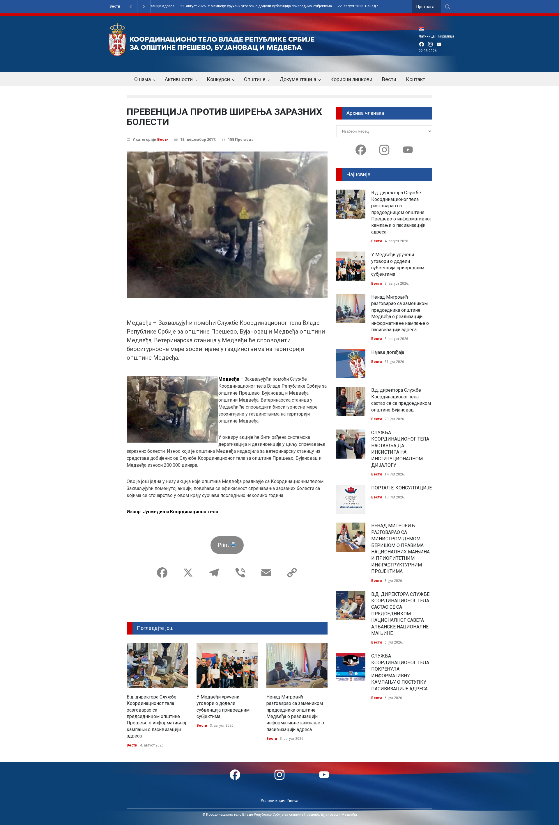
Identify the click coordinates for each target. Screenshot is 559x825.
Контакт (415, 79)
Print (224, 545)
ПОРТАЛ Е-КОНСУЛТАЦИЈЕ (401, 488)
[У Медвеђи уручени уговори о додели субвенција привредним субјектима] (227, 665)
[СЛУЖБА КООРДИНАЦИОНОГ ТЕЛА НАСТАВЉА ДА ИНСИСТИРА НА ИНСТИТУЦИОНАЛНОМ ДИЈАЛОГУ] (350, 444)
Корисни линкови (351, 79)
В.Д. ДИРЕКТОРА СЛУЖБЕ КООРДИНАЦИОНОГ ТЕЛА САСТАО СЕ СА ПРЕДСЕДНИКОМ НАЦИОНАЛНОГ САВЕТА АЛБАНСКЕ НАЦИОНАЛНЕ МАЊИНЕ (400, 613)
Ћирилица (445, 36)
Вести (114, 6)
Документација (298, 79)
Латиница (427, 36)
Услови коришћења (279, 800)
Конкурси (218, 79)
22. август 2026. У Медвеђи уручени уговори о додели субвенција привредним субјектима (232, 6)
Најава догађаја (387, 352)
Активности (179, 79)
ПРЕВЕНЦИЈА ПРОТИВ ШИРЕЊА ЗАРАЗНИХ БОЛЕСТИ (224, 116)
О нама (142, 79)
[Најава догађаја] (350, 363)
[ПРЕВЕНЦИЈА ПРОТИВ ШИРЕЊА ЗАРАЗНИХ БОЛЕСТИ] (227, 225)
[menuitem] (423, 28)
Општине (255, 79)
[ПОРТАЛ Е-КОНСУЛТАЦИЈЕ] (350, 499)
